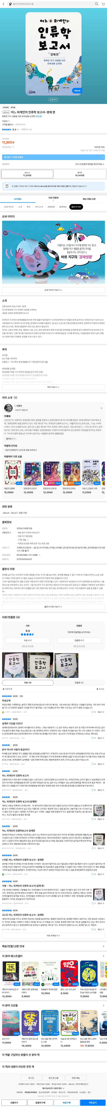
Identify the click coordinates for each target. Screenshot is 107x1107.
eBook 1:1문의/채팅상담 (78, 1084)
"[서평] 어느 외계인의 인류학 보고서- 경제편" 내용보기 (53, 865)
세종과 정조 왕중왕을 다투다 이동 (30, 980)
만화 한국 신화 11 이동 (32, 479)
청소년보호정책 (44, 1092)
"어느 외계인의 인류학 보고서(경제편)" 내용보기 (53, 808)
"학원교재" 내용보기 (53, 704)
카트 (103, 4)
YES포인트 (6, 147)
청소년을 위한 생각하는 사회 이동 (50, 1028)
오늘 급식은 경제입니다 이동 (69, 1028)
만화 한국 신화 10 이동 (52, 479)
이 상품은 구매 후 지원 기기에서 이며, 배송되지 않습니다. (48, 186)
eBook (6, 513)
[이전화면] (3, 4)
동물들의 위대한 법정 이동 (50, 979)
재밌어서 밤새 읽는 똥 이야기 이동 (30, 1028)
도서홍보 (83, 1092)
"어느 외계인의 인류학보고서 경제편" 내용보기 (53, 837)
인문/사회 (23, 513)
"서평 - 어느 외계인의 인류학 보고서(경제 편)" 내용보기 (53, 892)
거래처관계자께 (72, 1092)
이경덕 (5, 121)
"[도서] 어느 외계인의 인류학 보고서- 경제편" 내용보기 (53, 920)
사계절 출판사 (7, 124)
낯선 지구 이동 (11, 1028)
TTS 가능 (22, 540)
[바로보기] (14, 665)
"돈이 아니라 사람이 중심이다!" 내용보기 (53, 755)
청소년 (14, 513)
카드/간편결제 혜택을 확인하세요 (88, 164)
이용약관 (19, 1092)
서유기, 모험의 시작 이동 (91, 478)
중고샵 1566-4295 (59, 1084)
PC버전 (54, 1092)
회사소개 (62, 1092)
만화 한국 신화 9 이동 (71, 479)
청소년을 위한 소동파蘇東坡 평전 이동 (89, 1028)
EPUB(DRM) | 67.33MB (27, 555)
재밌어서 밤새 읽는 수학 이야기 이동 (11, 979)
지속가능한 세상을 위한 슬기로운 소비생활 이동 (89, 979)
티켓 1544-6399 (43, 1084)
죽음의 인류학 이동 (13, 478)
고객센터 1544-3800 (26, 1084)
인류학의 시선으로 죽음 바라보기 (21, 450)
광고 (89, 1092)
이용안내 (5, 532)
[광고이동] (96, 4)
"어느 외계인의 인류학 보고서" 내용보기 (53, 781)
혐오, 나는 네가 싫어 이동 (69, 979)
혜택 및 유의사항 (28, 646)
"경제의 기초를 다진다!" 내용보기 (53, 728)
